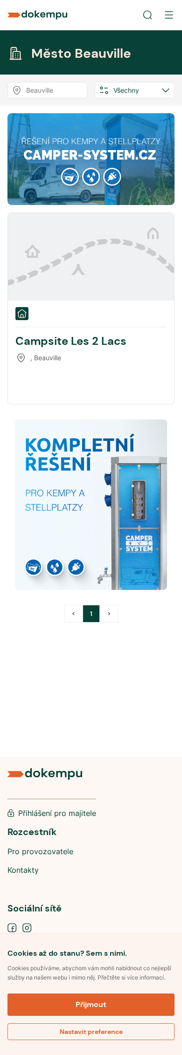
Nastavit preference (91, 1032)
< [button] (73, 614)
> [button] (109, 614)
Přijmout (91, 1004)
